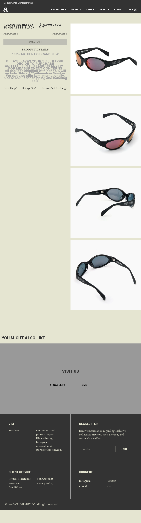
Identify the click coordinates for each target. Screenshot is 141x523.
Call (109, 486)
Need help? (10, 88)
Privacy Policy (45, 483)
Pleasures (10, 33)
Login (118, 10)
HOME (84, 385)
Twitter (111, 481)
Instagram (85, 481)
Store (90, 10)
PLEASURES (59, 33)
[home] (5, 10)
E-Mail (83, 486)
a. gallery (57, 385)
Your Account (45, 479)
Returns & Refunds (20, 479)
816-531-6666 (29, 88)
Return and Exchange (54, 88)
